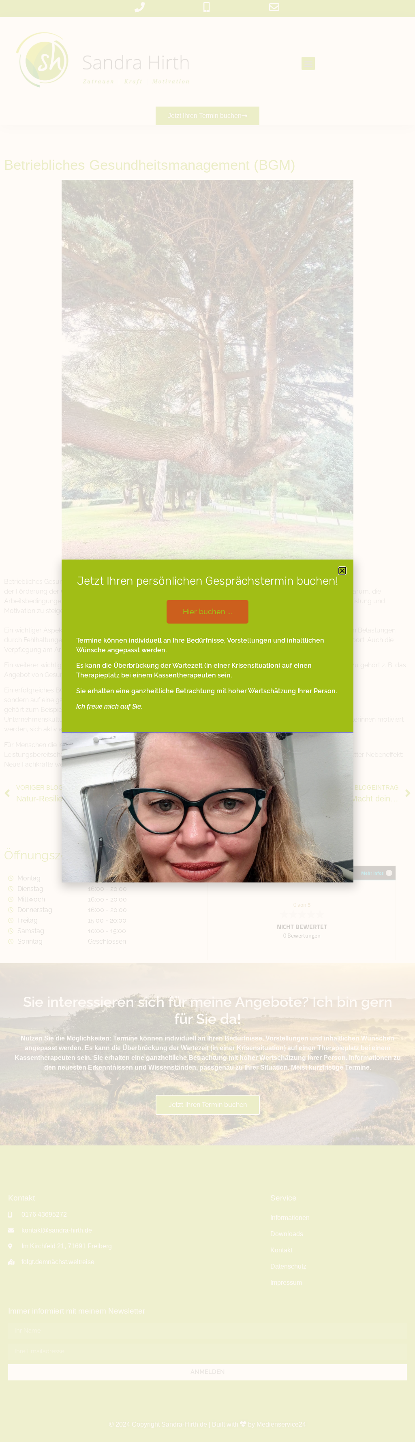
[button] (342, 571)
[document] (207, 721)
